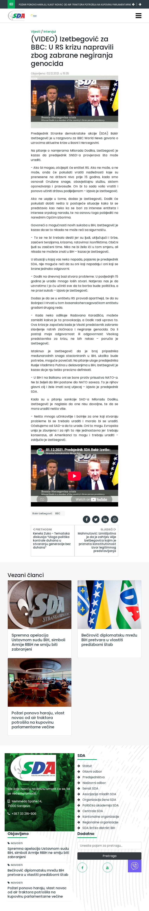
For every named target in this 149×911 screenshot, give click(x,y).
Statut (87, 766)
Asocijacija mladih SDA (99, 794)
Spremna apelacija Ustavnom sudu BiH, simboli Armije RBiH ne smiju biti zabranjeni (69, 4)
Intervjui (49, 31)
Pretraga (109, 856)
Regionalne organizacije (100, 822)
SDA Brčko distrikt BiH (98, 828)
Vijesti (36, 31)
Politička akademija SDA (100, 805)
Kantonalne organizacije (100, 816)
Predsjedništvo (93, 777)
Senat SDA (90, 788)
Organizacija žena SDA (99, 799)
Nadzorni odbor (94, 783)
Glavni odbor (92, 771)
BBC (57, 513)
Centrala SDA (92, 811)
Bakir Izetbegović (42, 513)
